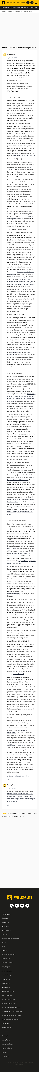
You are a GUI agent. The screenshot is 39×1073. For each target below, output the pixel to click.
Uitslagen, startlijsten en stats (11, 938)
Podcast (4, 942)
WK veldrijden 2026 (8, 991)
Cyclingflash (5, 1056)
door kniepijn (12, 548)
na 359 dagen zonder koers (16, 745)
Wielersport (9, 11)
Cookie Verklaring (7, 1048)
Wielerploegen (6, 930)
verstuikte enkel (18, 674)
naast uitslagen (16, 352)
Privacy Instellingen (7, 1044)
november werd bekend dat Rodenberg (20, 284)
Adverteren (5, 1032)
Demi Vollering (6, 975)
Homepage (5, 918)
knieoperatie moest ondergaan (20, 553)
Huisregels (5, 1036)
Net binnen (5, 7)
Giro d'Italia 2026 (7, 995)
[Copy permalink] (8, 780)
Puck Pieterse (6, 983)
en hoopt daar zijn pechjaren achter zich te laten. (20, 511)
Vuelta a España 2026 (8, 1003)
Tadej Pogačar (6, 967)
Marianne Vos (6, 979)
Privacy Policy (6, 1040)
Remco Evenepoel (7, 963)
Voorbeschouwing (16, 7)
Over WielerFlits (6, 1028)
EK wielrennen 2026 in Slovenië (11, 1015)
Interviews (5, 934)
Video (3, 946)
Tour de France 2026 (8, 999)
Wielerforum (5, 926)
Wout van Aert (6, 959)
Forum (3, 11)
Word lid (34, 7)
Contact (4, 1052)
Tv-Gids (26, 7)
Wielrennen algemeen (18, 11)
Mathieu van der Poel (8, 955)
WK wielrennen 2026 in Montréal (12, 1011)
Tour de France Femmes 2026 (11, 1007)
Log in (4, 813)
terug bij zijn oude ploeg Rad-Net (24, 156)
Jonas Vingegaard (7, 971)
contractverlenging (13, 594)
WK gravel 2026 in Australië (10, 1020)
